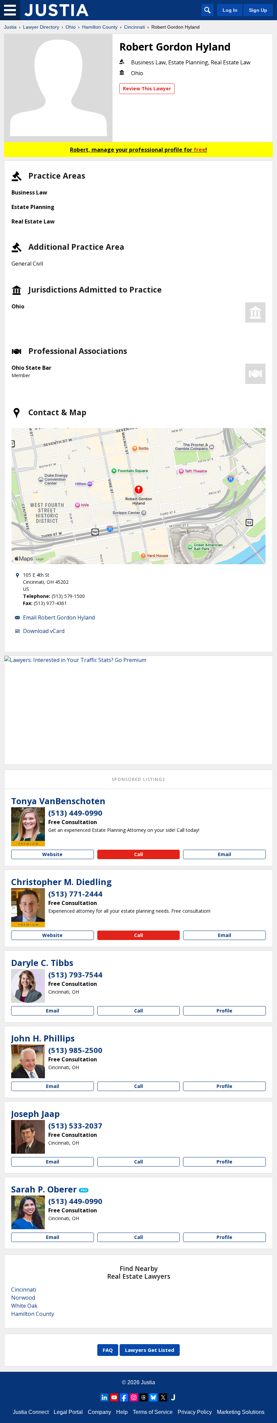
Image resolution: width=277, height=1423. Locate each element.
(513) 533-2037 (75, 1125)
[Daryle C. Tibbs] (28, 986)
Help (122, 1412)
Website (52, 854)
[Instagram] (134, 1397)
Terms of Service (153, 1412)
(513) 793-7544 (75, 974)
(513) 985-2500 (75, 1050)
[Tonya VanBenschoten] (28, 824)
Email (224, 854)
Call (138, 854)
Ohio (71, 27)
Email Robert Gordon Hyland (59, 617)
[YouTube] (114, 1397)
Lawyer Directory (41, 27)
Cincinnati (134, 27)
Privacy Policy (195, 1412)
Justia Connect (31, 1412)
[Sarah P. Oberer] (28, 1212)
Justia (10, 27)
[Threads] (144, 1397)
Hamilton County (100, 27)
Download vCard (44, 631)
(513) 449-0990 (75, 813)
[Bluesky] (153, 1397)
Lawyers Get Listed (149, 1349)
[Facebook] (124, 1397)
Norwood (23, 1297)
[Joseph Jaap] (28, 1137)
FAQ (108, 1349)
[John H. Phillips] (28, 1061)
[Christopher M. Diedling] (28, 905)
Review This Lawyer (147, 88)
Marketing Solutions (241, 1412)
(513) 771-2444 (75, 893)
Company (99, 1412)
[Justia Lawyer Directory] (56, 10)
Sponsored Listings (138, 779)
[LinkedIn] (104, 1397)
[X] (163, 1397)
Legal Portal (68, 1412)
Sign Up (258, 10)
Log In (230, 10)
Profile (224, 1010)
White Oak (24, 1305)
